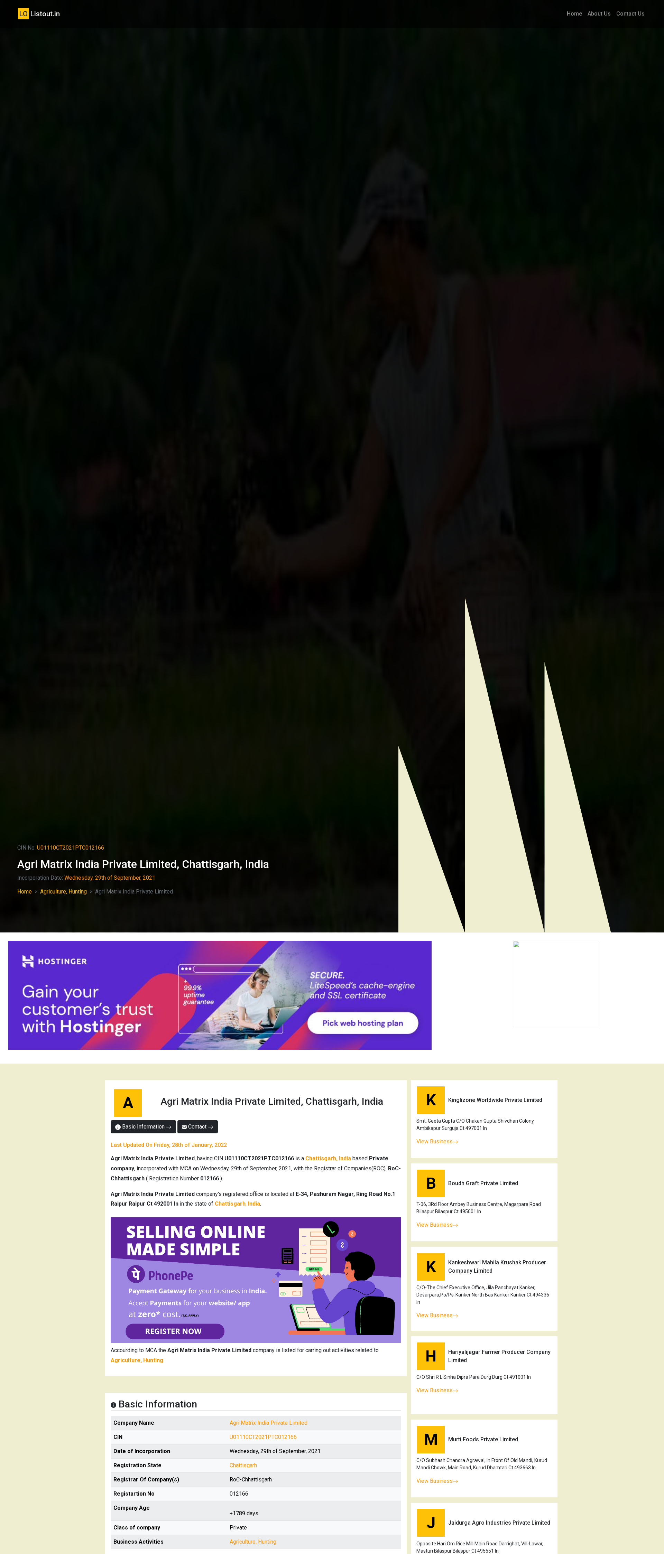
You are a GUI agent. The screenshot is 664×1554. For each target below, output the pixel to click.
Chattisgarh (243, 1465)
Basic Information (143, 1126)
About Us (599, 13)
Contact (197, 1126)
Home (574, 13)
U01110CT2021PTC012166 (263, 1437)
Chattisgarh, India (328, 1158)
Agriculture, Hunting (63, 891)
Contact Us (630, 13)
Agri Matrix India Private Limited (268, 1423)
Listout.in (39, 14)
